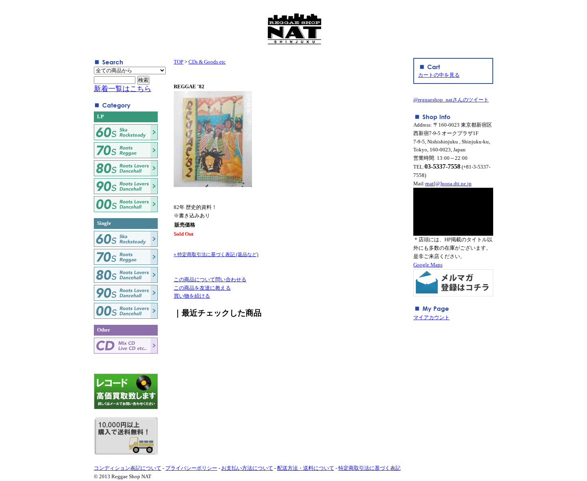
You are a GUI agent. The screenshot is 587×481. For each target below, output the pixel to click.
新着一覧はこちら (122, 89)
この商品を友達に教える (202, 288)
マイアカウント (431, 317)
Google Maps (427, 265)
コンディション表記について (127, 468)
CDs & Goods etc (207, 62)
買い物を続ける (192, 296)
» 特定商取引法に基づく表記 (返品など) (216, 254)
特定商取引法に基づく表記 (369, 468)
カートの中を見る (439, 75)
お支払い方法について (247, 468)
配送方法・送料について (305, 468)
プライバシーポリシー (191, 468)
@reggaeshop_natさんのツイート (451, 100)
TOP (178, 62)
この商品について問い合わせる (210, 279)
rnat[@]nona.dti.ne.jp (448, 184)
